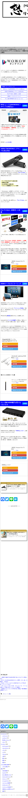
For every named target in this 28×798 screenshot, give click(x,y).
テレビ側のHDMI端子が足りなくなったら (14, 98)
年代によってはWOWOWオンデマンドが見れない (14, 89)
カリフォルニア (5, 746)
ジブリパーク (5, 736)
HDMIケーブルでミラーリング (14, 96)
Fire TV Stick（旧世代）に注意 (14, 93)
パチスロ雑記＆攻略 (5, 764)
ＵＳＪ (3, 742)
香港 (3, 762)
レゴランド (4, 738)
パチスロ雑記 (5, 766)
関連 (3, 760)
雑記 (10, 693)
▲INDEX (25, 105)
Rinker (17, 263)
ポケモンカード (5, 785)
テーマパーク (3, 733)
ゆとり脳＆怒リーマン (6, 774)
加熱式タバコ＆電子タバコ (7, 789)
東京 (3, 758)
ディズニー (3, 744)
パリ (3, 752)
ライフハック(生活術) (6, 787)
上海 (3, 756)
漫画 (3, 791)
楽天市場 (15, 268)
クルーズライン (5, 748)
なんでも (4, 772)
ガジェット (5, 693)
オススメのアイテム (6, 776)
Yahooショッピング (17, 271)
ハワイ (3, 750)
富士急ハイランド (6, 740)
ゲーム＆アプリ (5, 780)
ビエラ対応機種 (8, 142)
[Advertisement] (14, 32)
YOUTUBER (4, 770)
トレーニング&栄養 (6, 782)
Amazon (15, 266)
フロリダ (4, 754)
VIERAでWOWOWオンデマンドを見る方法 (14, 91)
